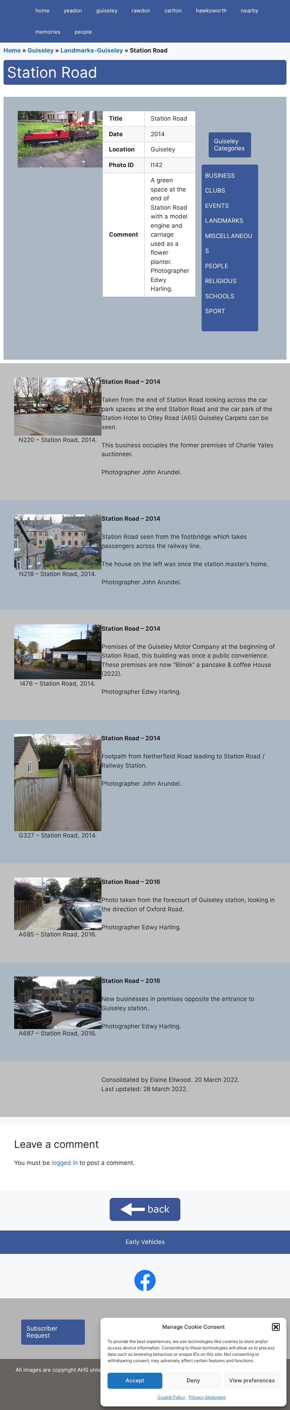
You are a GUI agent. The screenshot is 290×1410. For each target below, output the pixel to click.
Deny (193, 1380)
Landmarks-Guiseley (91, 50)
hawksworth (211, 10)
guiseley (106, 10)
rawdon (141, 10)
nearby (249, 10)
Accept (135, 1380)
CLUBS (215, 190)
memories (47, 31)
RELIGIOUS (221, 280)
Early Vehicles (145, 1241)
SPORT (215, 311)
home (42, 10)
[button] (275, 1327)
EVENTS (217, 205)
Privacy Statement (207, 1397)
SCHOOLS (219, 296)
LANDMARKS (224, 220)
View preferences (252, 1380)
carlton (173, 10)
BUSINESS (220, 175)
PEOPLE (216, 266)
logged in (65, 1162)
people (83, 31)
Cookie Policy (171, 1397)
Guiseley (41, 50)
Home (12, 50)
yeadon (73, 10)
